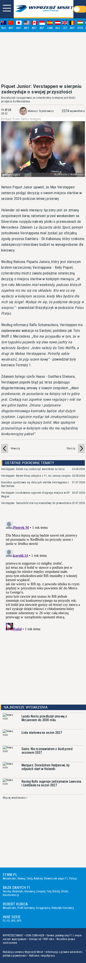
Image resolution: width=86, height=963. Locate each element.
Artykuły (38, 878)
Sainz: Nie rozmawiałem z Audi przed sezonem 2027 (47, 750)
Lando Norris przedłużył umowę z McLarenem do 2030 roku (44, 718)
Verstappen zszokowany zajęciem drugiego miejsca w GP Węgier (35, 494)
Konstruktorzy (11, 895)
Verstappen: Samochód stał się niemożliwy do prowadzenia (36, 503)
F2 (4, 920)
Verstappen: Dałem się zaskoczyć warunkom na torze (32, 469)
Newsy (21, 878)
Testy (29, 878)
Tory (48, 891)
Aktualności (9, 878)
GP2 (13, 920)
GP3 (19, 920)
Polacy (73, 878)
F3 (8, 920)
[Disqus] (43, 577)
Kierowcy (30, 891)
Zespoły (40, 891)
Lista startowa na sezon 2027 (42, 732)
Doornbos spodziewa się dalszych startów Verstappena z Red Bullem (35, 484)
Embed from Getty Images (21, 119)
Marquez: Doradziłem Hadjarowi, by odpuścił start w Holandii (45, 767)
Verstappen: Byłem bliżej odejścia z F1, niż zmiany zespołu (36, 475)
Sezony (7, 891)
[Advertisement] (43, 58)
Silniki (64, 891)
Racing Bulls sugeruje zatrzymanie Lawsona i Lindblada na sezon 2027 (51, 783)
